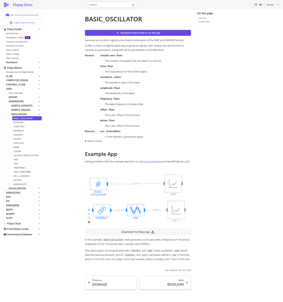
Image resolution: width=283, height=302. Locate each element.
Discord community (151, 161)
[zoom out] (89, 214)
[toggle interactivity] (89, 222)
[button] (98, 187)
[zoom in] (89, 210)
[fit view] (89, 218)
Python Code (94, 141)
